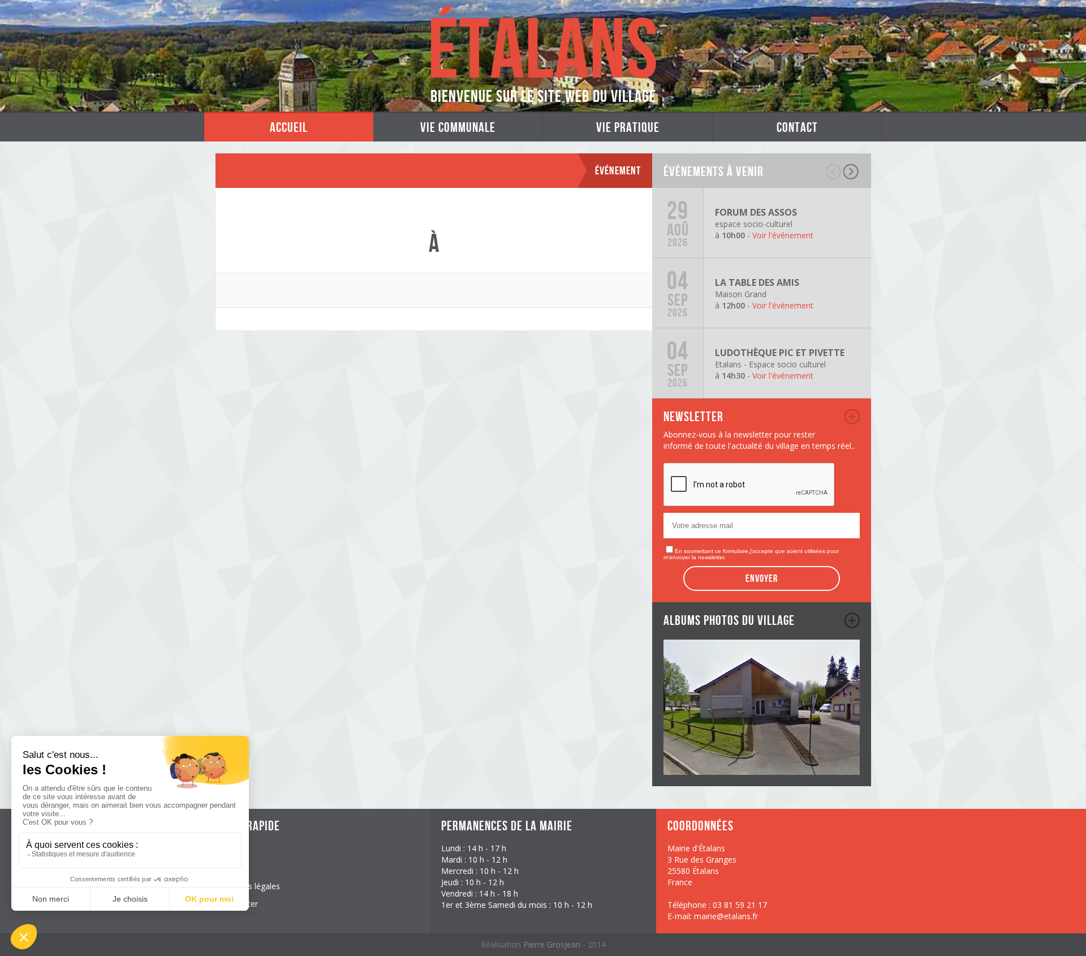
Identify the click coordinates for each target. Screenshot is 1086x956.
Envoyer (761, 578)
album (852, 620)
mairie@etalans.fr (726, 916)
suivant (851, 171)
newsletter (852, 417)
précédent (834, 171)
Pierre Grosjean (553, 944)
